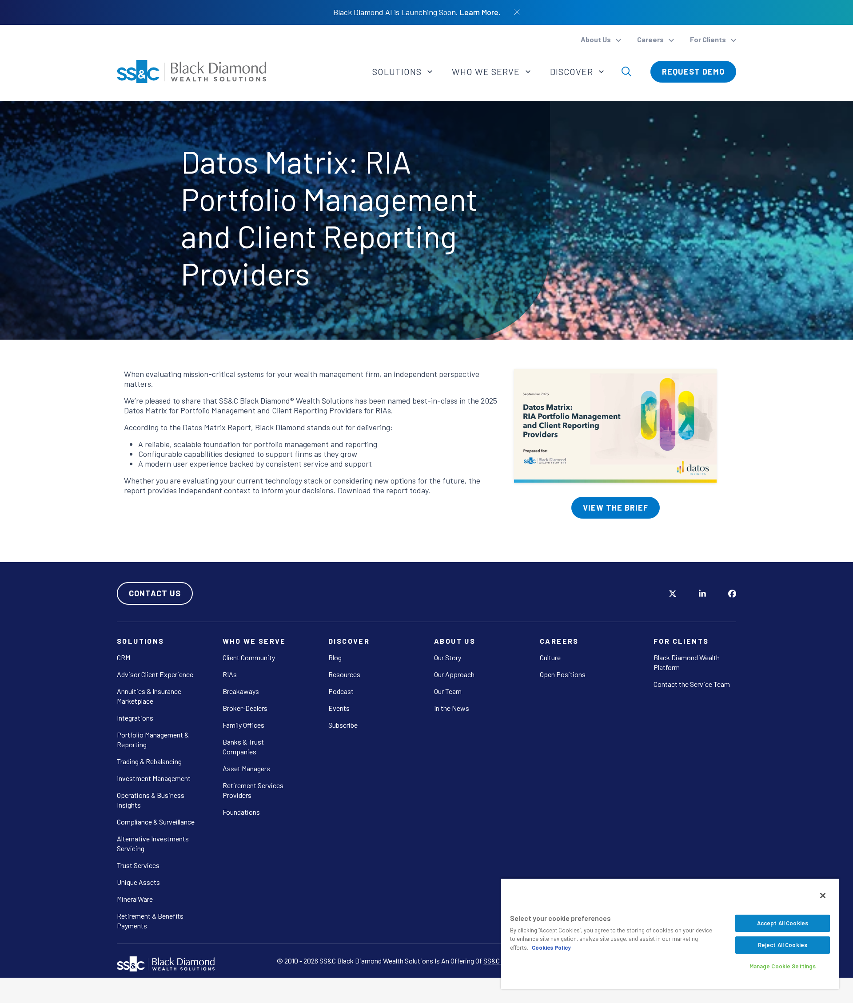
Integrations (135, 718)
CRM (123, 657)
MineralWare (135, 899)
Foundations (241, 812)
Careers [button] (651, 39)
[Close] (823, 895)
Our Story (447, 657)
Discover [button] (572, 71)
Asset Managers (246, 768)
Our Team (448, 691)
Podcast (341, 691)
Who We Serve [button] (487, 71)
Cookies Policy (551, 947)
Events (339, 708)
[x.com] (673, 593)
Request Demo (693, 71)
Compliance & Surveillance (156, 821)
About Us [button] (596, 39)
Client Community (249, 657)
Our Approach (454, 674)
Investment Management (154, 778)
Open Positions (563, 674)
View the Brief (615, 507)
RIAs (230, 674)
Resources (344, 674)
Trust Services (138, 865)
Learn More (479, 12)
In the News (451, 708)
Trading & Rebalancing (149, 761)
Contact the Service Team (692, 684)
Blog (335, 657)
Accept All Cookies (782, 923)
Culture (550, 657)
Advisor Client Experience (155, 674)
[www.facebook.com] (732, 593)
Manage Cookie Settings (782, 966)
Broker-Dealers (245, 708)
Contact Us (155, 593)
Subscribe (343, 725)
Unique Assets (138, 882)
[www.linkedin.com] (702, 593)
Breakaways (241, 691)
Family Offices (243, 725)
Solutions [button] (398, 71)
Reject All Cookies (782, 944)
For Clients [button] (708, 39)
